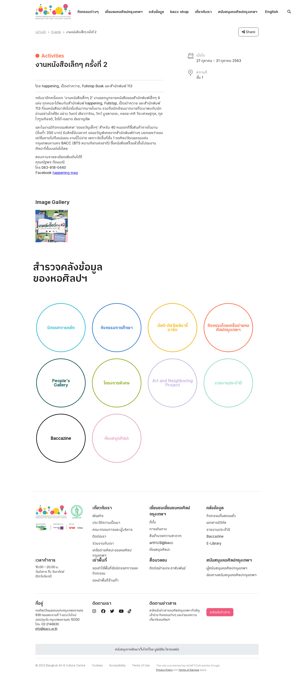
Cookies (97, 665)
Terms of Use (141, 665)
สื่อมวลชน (158, 560)
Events (56, 32)
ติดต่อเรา (99, 536)
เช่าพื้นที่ (99, 560)
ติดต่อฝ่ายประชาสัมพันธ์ (167, 568)
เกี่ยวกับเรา (203, 12)
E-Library (213, 543)
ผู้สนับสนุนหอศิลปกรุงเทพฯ (226, 568)
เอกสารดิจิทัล (216, 522)
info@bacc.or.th (46, 629)
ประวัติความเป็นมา (106, 522)
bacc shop (179, 12)
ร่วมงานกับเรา (103, 543)
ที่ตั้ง (152, 522)
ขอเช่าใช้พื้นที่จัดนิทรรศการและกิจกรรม (115, 570)
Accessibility (117, 665)
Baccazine (214, 536)
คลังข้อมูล (156, 12)
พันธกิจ (97, 516)
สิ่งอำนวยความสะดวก (165, 536)
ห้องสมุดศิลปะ (159, 549)
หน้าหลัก (40, 32)
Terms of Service (188, 669)
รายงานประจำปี (218, 529)
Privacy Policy (164, 669)
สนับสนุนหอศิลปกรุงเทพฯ (237, 12)
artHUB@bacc (161, 543)
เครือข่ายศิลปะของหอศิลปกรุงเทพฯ (112, 552)
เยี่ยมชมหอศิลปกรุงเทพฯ (124, 12)
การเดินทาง (158, 529)
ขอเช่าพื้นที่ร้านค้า (105, 580)
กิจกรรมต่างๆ (88, 12)
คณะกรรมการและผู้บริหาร (112, 529)
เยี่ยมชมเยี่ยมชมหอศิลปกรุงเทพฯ (169, 511)
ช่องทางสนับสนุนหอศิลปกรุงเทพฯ (231, 575)
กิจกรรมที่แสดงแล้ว (221, 516)
